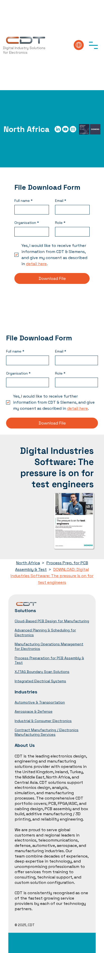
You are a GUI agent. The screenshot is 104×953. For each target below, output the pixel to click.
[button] (93, 45)
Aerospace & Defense (34, 711)
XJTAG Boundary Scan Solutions (42, 671)
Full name (23, 201)
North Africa (28, 563)
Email (60, 201)
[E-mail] (73, 129)
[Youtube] (65, 129)
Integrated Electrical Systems (40, 681)
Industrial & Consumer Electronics (43, 720)
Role (60, 223)
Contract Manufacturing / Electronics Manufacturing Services (47, 732)
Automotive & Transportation (40, 702)
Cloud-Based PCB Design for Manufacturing (52, 621)
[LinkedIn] (58, 129)
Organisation (26, 223)
